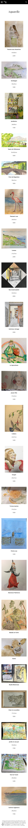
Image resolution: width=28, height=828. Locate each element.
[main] (14, 11)
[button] (2, 2)
